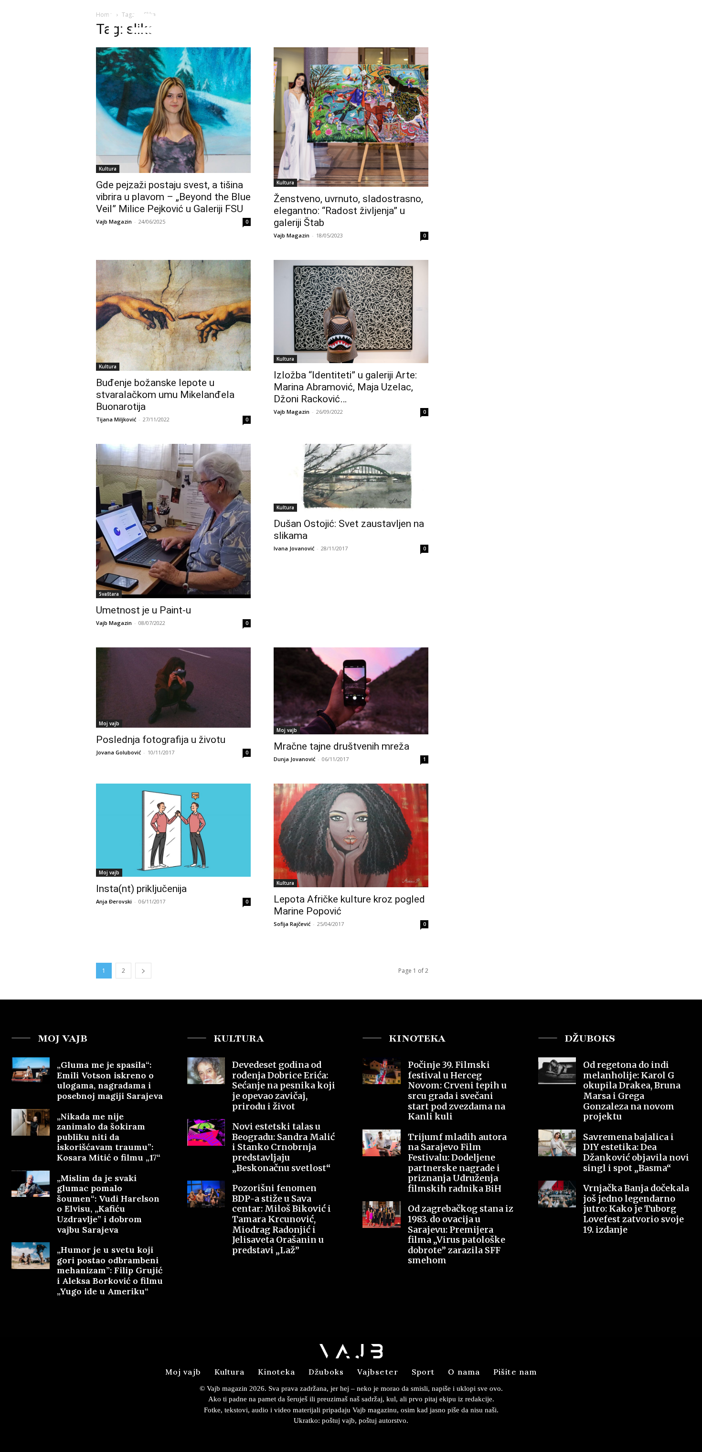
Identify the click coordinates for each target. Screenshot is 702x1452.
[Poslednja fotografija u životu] (173, 687)
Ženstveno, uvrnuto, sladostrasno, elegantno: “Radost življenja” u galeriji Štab (348, 210)
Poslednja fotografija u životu (160, 739)
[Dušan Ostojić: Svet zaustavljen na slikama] (351, 478)
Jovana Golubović (118, 752)
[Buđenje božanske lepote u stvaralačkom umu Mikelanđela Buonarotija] (173, 315)
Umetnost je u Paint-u (143, 610)
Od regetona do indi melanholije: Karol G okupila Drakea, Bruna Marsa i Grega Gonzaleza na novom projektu (632, 1090)
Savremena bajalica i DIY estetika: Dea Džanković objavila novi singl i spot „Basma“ (636, 1152)
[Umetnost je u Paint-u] (173, 521)
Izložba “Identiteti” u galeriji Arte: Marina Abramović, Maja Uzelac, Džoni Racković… (345, 387)
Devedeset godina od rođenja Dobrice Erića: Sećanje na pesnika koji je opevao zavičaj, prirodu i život (283, 1085)
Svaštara (109, 594)
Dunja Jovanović (294, 759)
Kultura (108, 168)
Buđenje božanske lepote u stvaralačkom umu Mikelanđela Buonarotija (165, 394)
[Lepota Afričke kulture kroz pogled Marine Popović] (351, 835)
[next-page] (143, 971)
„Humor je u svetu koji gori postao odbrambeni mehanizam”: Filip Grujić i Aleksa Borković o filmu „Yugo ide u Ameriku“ (110, 1270)
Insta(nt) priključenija (141, 888)
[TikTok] (679, 25)
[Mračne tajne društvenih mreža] (351, 690)
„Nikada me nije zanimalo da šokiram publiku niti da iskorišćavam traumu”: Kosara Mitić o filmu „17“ (108, 1137)
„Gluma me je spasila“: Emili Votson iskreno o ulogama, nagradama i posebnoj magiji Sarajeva (110, 1080)
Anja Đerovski (114, 901)
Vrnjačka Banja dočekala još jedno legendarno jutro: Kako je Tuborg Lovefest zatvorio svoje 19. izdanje (636, 1209)
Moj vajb (109, 723)
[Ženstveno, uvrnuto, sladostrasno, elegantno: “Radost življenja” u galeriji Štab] (351, 117)
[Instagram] (661, 25)
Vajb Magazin (114, 221)
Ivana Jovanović (294, 548)
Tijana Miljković (116, 419)
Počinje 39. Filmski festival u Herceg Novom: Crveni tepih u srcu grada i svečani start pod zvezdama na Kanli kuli (457, 1090)
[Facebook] (644, 25)
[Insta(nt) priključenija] (173, 830)
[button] (620, 25)
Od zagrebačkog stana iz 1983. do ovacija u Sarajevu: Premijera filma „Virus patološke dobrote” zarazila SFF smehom (460, 1234)
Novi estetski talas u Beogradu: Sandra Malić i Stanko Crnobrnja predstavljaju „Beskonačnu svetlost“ (283, 1147)
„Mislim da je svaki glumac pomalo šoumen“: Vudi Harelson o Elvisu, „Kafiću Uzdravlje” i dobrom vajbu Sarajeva (108, 1203)
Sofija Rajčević (292, 923)
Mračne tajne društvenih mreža (341, 746)
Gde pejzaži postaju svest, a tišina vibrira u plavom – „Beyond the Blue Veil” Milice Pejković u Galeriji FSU (173, 197)
